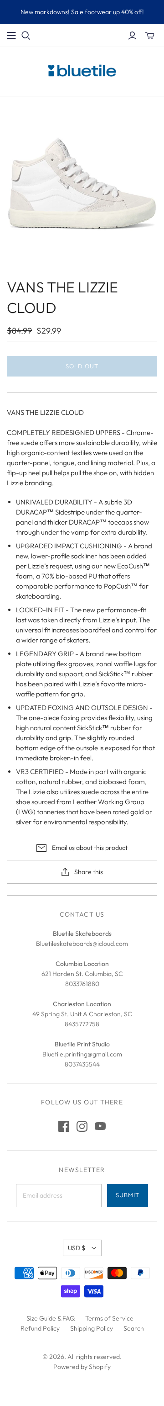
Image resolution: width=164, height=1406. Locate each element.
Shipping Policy (91, 1328)
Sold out (82, 366)
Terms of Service (109, 1318)
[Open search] (26, 35)
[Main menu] (11, 35)
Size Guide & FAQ (50, 1318)
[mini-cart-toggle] (150, 36)
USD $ (76, 1248)
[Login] (132, 36)
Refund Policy (40, 1328)
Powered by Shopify (82, 1367)
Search (133, 1328)
